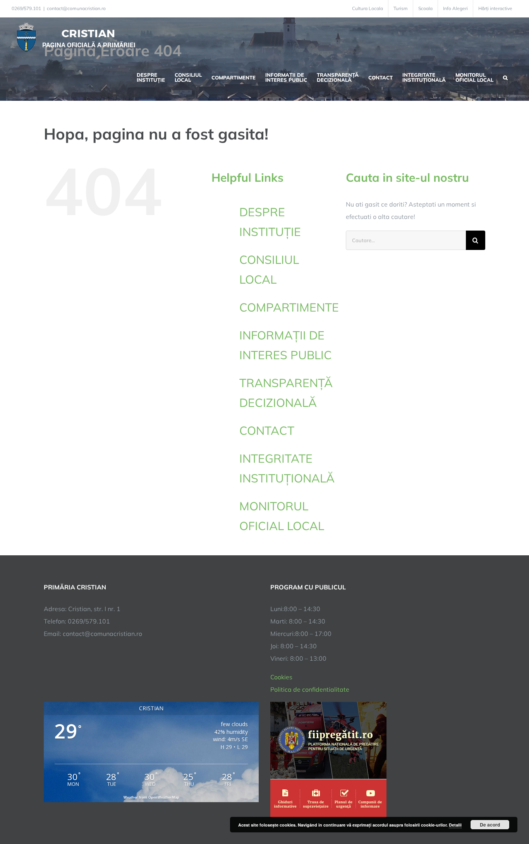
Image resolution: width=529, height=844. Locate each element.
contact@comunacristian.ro (76, 8)
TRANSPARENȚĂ (286, 392)
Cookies (281, 677)
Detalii (455, 825)
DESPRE (270, 222)
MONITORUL (281, 516)
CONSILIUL (269, 269)
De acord (490, 824)
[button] (505, 76)
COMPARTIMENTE (289, 307)
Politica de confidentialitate (309, 689)
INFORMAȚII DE (285, 345)
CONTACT (266, 430)
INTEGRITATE (286, 468)
